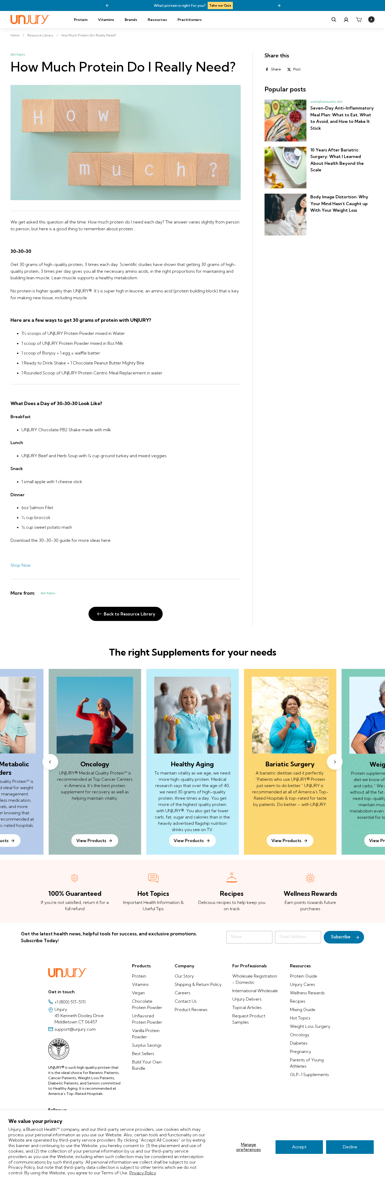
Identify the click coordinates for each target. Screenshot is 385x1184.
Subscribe (340, 937)
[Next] (279, 5)
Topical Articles (247, 1007)
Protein (80, 19)
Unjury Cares (302, 984)
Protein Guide (303, 976)
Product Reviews (191, 1009)
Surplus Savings (147, 1045)
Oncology (299, 1034)
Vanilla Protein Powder (146, 1033)
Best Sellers (143, 1053)
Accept (299, 1146)
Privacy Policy (142, 1172)
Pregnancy (300, 1051)
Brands (131, 19)
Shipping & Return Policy (198, 984)
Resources (157, 19)
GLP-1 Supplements (309, 1074)
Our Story (184, 976)
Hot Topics (17, 54)
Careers (182, 992)
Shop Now (20, 565)
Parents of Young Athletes (307, 1063)
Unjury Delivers (247, 999)
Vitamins (106, 19)
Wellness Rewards (307, 992)
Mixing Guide (302, 1009)
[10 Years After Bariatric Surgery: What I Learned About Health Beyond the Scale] (285, 168)
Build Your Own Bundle (147, 1065)
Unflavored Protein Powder (147, 1019)
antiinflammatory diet (326, 102)
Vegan (138, 992)
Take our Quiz (220, 5)
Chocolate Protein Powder (147, 1004)
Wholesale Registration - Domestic (254, 979)
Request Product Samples (248, 1019)
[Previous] (107, 5)
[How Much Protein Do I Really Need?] (125, 142)
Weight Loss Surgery (310, 1026)
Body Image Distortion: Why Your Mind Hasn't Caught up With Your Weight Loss (339, 203)
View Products (189, 840)
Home (14, 35)
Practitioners (190, 19)
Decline (350, 1146)
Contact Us (186, 1001)
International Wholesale (255, 990)
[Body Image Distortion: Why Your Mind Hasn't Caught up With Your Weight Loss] (285, 215)
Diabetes (298, 1043)
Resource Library (40, 35)
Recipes (297, 1001)
